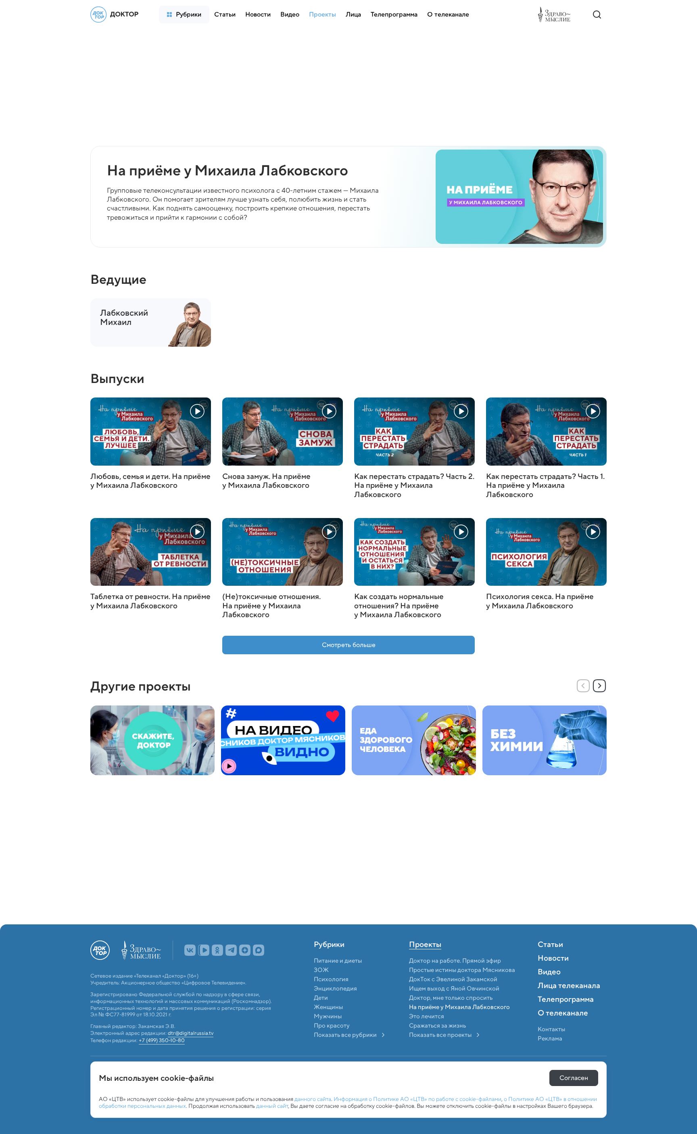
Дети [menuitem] (321, 997)
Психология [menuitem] (331, 979)
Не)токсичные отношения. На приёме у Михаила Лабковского (271, 606)
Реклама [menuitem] (550, 1038)
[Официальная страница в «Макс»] (258, 950)
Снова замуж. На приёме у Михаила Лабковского (266, 481)
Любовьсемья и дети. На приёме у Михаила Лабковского (150, 481)
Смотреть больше (349, 644)
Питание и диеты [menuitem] (338, 960)
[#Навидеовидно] (283, 740)
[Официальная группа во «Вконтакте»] (190, 950)
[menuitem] (184, 14)
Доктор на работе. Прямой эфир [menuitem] (455, 960)
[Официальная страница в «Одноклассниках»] (217, 950)
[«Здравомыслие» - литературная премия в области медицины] (556, 14)
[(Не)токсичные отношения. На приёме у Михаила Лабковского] (282, 552)
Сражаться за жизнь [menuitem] (437, 1025)
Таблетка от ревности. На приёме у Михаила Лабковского (150, 601)
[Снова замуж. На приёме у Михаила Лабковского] (282, 431)
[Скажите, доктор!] (152, 740)
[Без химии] (544, 740)
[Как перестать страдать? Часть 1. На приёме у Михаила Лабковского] (546, 431)
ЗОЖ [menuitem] (321, 970)
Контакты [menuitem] (551, 1029)
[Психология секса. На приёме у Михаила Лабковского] (546, 552)
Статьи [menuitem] (550, 944)
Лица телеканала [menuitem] (569, 986)
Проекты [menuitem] (425, 944)
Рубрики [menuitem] (329, 944)
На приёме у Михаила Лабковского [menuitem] (459, 1007)
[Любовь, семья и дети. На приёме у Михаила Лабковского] (150, 431)
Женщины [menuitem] (328, 1007)
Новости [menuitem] (553, 958)
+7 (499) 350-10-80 (162, 1040)
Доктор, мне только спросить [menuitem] (450, 997)
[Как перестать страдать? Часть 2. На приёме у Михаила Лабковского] (414, 431)
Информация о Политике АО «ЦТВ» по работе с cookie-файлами (417, 1099)
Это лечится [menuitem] (426, 1016)
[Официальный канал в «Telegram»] (231, 950)
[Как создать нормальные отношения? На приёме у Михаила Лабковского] (414, 552)
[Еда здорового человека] (414, 740)
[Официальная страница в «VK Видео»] (203, 950)
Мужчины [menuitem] (328, 1016)
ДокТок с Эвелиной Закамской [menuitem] (453, 979)
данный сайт (272, 1106)
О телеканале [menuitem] (563, 1013)
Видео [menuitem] (549, 972)
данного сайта (312, 1099)
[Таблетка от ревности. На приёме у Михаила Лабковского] (150, 552)
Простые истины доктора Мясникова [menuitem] (462, 970)
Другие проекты (140, 686)
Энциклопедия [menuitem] (335, 988)
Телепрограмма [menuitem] (566, 999)
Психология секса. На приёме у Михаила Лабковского (540, 601)
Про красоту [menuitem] (332, 1025)
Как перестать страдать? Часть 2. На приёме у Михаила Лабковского (414, 485)
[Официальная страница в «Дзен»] (244, 950)
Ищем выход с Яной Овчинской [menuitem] (454, 988)
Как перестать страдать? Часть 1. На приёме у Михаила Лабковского (545, 485)
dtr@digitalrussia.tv (190, 1033)
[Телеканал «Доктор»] (116, 14)
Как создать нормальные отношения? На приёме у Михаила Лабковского (399, 606)
